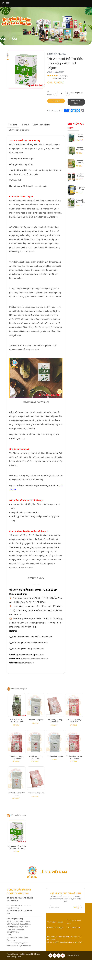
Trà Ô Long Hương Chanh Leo (55, 721)
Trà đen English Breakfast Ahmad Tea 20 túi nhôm (80, 175)
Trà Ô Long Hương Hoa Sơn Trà (16, 757)
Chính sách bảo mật (55, 922)
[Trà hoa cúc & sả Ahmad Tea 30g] (71, 190)
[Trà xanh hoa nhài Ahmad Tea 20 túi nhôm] (71, 150)
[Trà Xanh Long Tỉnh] (36, 705)
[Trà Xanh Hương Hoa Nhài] (17, 778)
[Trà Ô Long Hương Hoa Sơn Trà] (17, 741)
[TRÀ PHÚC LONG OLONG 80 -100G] (17, 705)
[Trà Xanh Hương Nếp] (36, 778)
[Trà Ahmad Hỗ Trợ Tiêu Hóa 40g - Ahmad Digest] (17, 831)
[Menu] (7, 3)
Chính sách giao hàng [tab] (19, 129)
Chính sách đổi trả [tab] (41, 124)
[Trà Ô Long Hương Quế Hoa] (74, 705)
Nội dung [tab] (13, 124)
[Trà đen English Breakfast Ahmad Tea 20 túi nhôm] (71, 176)
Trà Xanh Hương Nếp (35, 793)
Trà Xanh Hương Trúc (55, 756)
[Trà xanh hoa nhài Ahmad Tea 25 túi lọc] (71, 203)
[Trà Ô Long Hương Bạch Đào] (36, 741)
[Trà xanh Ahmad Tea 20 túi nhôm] (71, 163)
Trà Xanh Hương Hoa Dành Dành (74, 757)
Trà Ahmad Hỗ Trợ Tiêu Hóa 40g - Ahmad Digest (17, 847)
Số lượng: (49, 93)
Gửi (74, 907)
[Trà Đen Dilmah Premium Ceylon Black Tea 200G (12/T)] (71, 137)
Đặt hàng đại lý (76, 92)
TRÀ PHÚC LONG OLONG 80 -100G (17, 721)
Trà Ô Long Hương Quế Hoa (74, 721)
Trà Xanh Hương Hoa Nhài (16, 794)
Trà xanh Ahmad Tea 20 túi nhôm (80, 162)
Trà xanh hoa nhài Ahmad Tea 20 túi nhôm (80, 149)
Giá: (50, 82)
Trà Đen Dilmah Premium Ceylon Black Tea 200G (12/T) (80, 135)
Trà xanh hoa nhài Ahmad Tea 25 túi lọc (80, 201)
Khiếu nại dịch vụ (73, 927)
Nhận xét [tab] (25, 124)
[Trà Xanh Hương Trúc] (55, 741)
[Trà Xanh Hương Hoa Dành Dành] (74, 741)
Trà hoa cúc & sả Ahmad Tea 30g (80, 188)
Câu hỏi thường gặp (55, 927)
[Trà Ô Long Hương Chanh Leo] (55, 705)
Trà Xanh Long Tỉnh (35, 720)
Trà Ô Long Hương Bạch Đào (36, 757)
